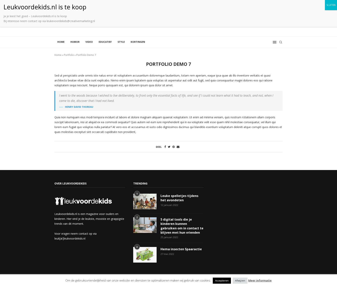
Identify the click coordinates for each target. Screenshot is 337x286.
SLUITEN (330, 5)
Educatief (105, 42)
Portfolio (69, 55)
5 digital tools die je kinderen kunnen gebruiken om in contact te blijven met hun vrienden (182, 226)
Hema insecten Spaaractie (181, 249)
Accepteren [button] (222, 280)
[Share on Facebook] (165, 147)
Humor (75, 42)
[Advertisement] (247, 209)
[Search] (281, 42)
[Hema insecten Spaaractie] (145, 255)
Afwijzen (240, 280)
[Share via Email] (178, 147)
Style (121, 42)
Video (89, 42)
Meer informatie (260, 280)
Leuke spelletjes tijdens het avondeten (179, 198)
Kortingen (138, 42)
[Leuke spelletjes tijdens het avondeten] (145, 201)
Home (61, 42)
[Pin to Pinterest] (173, 147)
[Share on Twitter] (169, 147)
